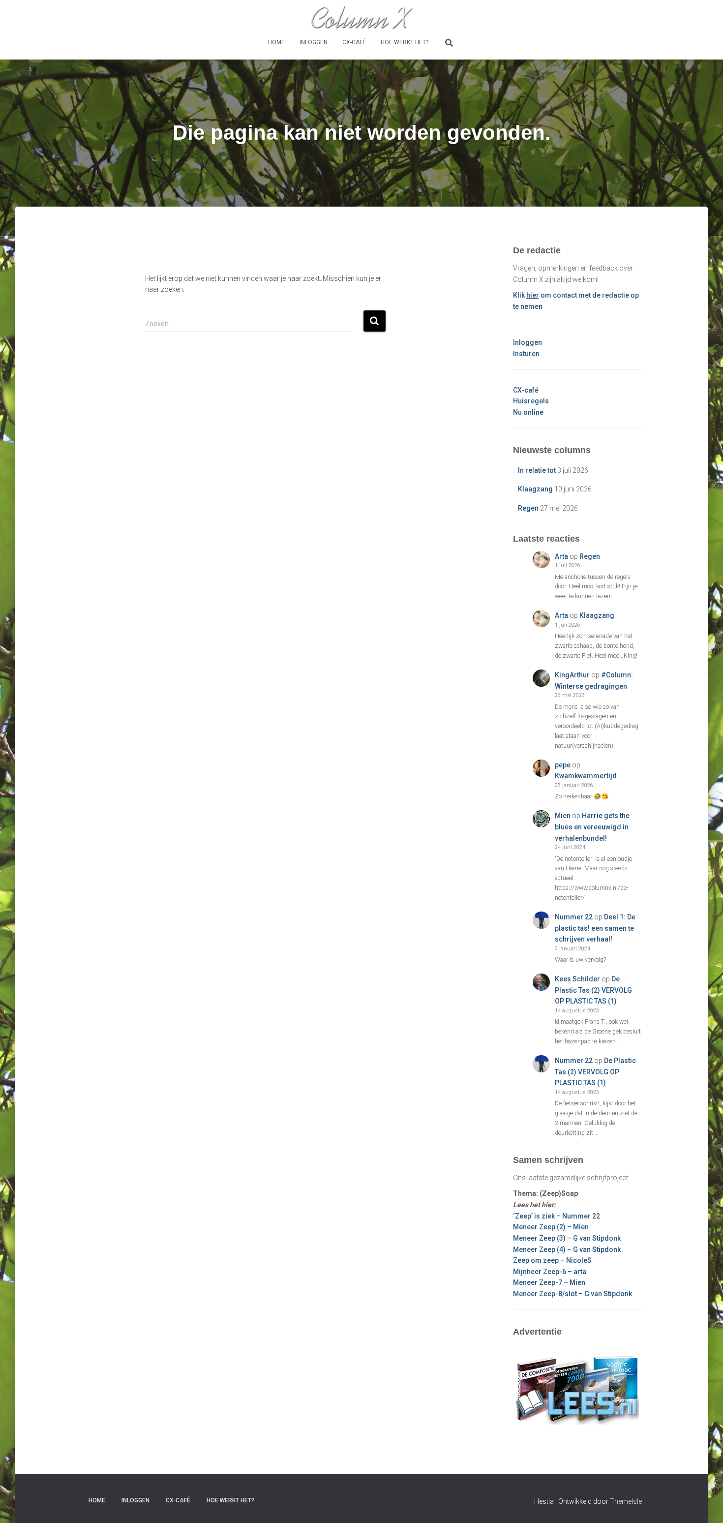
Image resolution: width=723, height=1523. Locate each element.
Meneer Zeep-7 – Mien (549, 1282)
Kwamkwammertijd (586, 776)
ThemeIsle (626, 1501)
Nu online (528, 412)
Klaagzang (535, 489)
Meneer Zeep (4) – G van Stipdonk (567, 1249)
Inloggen (314, 42)
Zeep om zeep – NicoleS (552, 1260)
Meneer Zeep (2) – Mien (551, 1227)
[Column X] (361, 17)
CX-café (354, 42)
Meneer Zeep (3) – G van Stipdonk (567, 1238)
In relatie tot (537, 470)
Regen (528, 508)
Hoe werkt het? (404, 42)
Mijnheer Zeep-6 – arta (549, 1272)
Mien (563, 816)
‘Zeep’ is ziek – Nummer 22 (556, 1216)
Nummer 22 (574, 917)
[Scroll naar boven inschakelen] (703, 1503)
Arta (561, 556)
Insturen (526, 354)
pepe (563, 765)
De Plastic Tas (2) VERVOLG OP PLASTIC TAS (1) (593, 990)
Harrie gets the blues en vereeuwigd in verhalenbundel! (592, 827)
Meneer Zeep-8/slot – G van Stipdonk (572, 1294)
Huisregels (531, 401)
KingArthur (572, 675)
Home (276, 42)
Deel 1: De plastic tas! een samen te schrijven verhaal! (595, 928)
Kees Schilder (577, 979)
